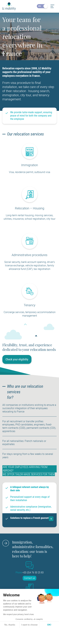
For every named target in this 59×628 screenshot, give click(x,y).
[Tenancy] (29, 298)
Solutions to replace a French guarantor (30, 517)
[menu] (52, 6)
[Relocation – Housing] (29, 201)
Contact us (29, 578)
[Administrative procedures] (29, 248)
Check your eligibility (17, 359)
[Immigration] (29, 158)
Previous (3, 53)
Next (7, 53)
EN (39, 6)
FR (45, 6)
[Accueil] (9, 6)
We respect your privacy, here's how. (18, 614)
